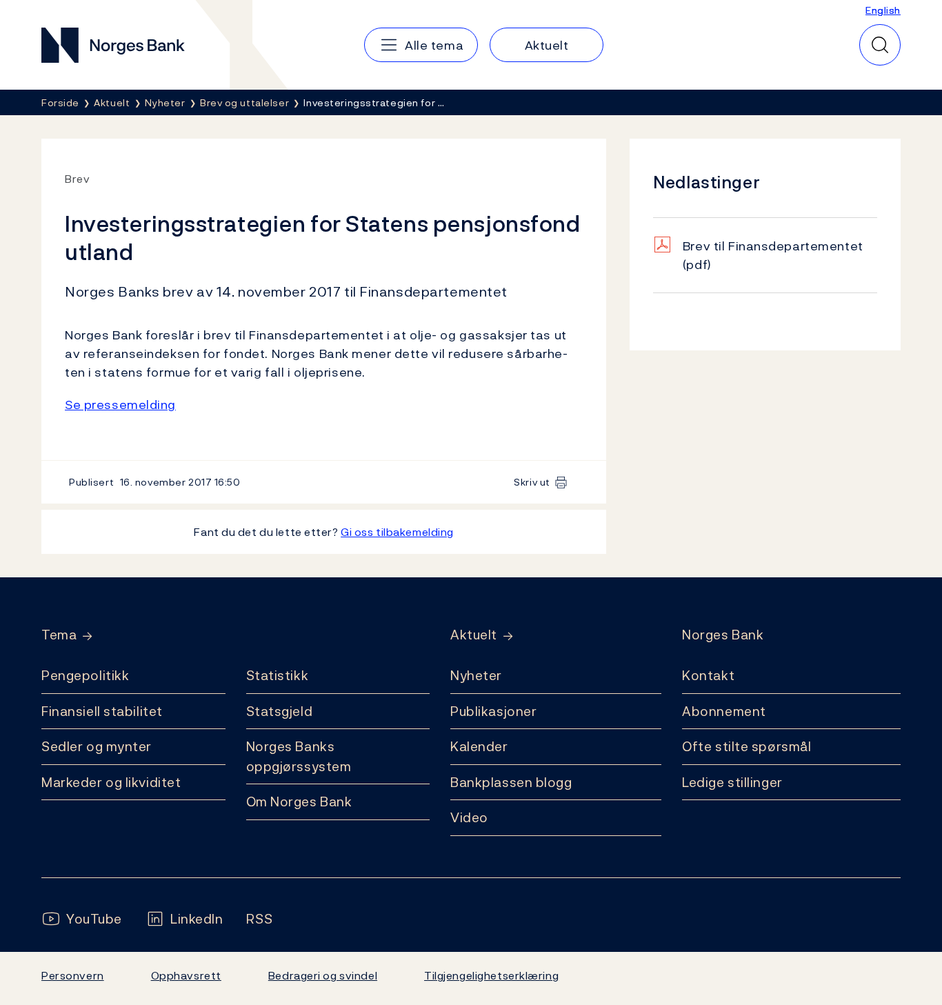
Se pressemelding (120, 404)
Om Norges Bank (299, 801)
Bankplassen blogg (511, 782)
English (883, 10)
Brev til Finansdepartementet (773, 255)
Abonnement (724, 711)
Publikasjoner (493, 711)
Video (469, 817)
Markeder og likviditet (111, 782)
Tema (59, 635)
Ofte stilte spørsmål (746, 746)
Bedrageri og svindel (322, 975)
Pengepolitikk (85, 675)
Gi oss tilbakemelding (397, 532)
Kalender (479, 746)
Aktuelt (473, 635)
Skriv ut (532, 482)
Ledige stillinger (732, 782)
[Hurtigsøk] (880, 45)
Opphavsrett (186, 975)
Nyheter (476, 675)
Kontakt (708, 675)
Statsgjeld (279, 711)
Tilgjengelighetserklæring (491, 975)
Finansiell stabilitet (102, 711)
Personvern (72, 975)
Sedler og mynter (96, 746)
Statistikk (277, 675)
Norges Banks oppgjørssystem (299, 756)
